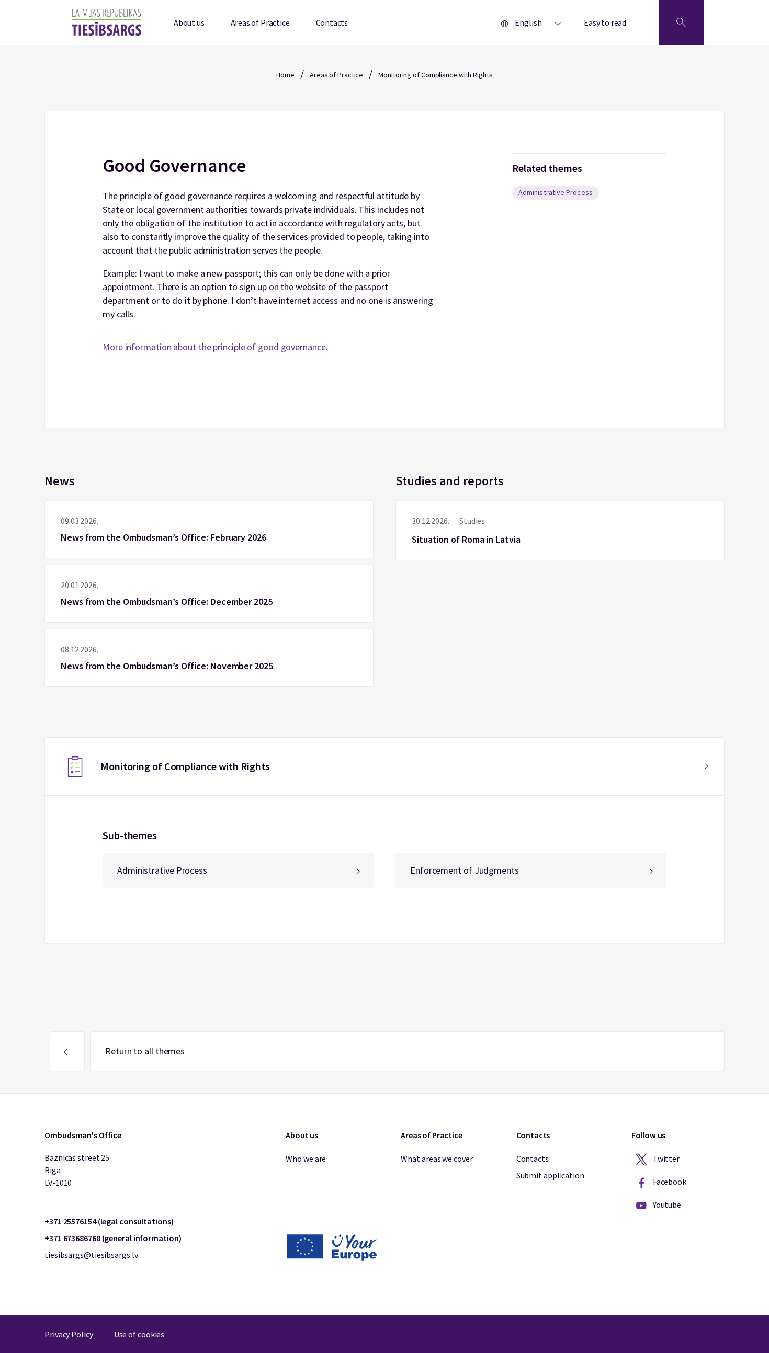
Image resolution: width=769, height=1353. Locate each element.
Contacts (332, 22)
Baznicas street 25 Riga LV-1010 (76, 1170)
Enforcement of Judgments (464, 870)
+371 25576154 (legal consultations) (109, 1221)
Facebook (668, 1181)
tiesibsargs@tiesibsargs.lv (91, 1254)
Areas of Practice (260, 22)
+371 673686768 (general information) (112, 1238)
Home (285, 74)
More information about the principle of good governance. (215, 347)
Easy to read (605, 22)
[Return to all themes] (67, 1051)
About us (189, 22)
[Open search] (681, 22)
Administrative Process (555, 192)
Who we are (306, 1158)
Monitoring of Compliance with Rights (435, 74)
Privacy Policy (68, 1334)
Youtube (666, 1204)
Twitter (665, 1158)
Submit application (550, 1175)
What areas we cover (436, 1158)
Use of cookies (139, 1334)
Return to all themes (145, 1051)
